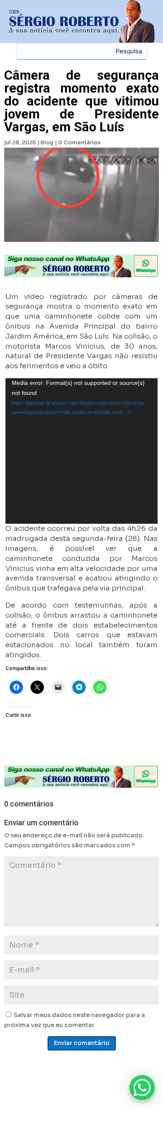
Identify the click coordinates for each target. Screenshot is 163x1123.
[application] (81, 451)
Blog (47, 142)
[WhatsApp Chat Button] (142, 1087)
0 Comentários (79, 142)
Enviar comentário (82, 1043)
